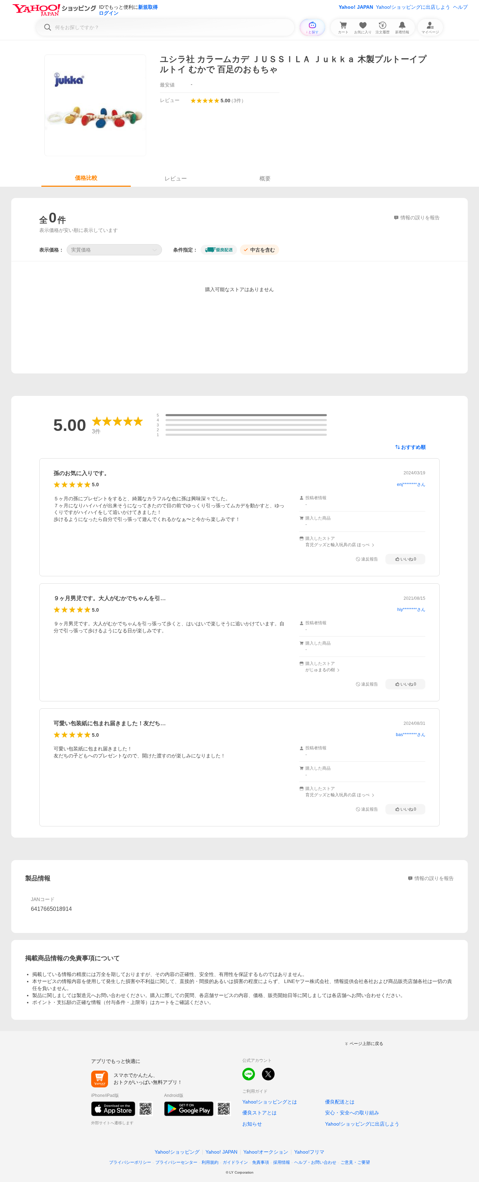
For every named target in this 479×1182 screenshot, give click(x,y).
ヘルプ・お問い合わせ (315, 1162)
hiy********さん (411, 609)
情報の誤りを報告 (434, 878)
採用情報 (281, 1162)
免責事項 (260, 1162)
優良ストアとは (259, 1112)
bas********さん (410, 734)
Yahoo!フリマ (309, 1152)
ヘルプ (460, 7)
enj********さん (411, 484)
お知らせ (252, 1124)
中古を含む (262, 250)
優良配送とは (340, 1102)
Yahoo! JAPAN (356, 7)
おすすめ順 (413, 447)
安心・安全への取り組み (352, 1112)
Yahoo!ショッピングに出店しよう (413, 7)
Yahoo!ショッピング (177, 1152)
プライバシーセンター (176, 1162)
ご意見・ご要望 (355, 1162)
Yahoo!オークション (265, 1152)
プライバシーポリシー (130, 1162)
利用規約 (210, 1162)
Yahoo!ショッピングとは (269, 1102)
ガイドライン (235, 1162)
